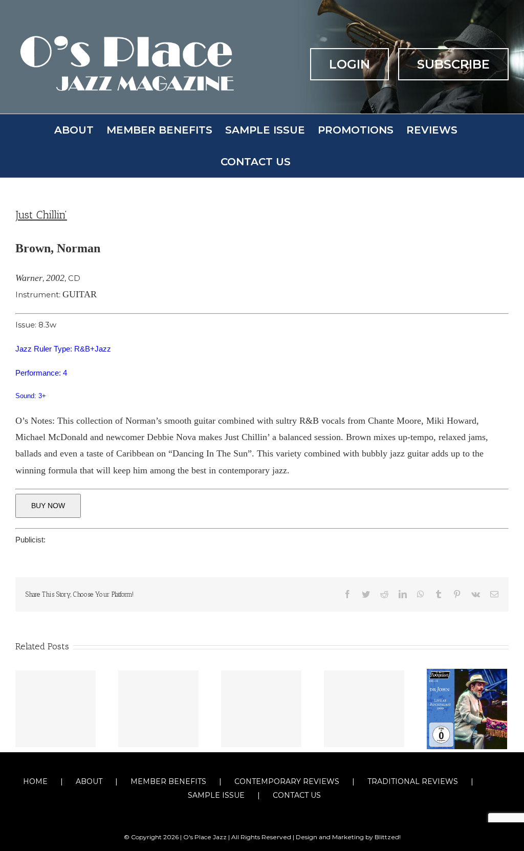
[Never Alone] (364, 708)
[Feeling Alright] (158, 708)
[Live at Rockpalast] (467, 708)
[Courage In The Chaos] (55, 708)
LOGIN (349, 64)
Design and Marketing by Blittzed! (348, 837)
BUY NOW (48, 505)
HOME (35, 781)
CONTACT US (297, 795)
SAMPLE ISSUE (216, 795)
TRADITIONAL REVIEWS (412, 781)
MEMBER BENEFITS (168, 781)
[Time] (261, 708)
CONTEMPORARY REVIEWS (286, 781)
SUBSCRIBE (453, 64)
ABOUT (89, 781)
